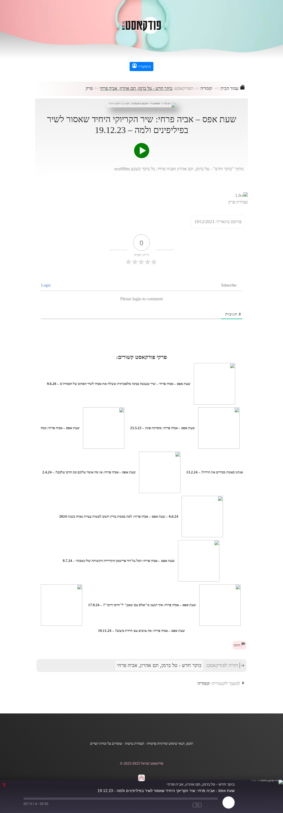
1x (197, 805)
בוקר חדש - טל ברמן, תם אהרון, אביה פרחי (136, 88)
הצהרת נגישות (134, 744)
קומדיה (206, 88)
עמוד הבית (230, 88)
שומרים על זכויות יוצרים (106, 744)
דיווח (237, 645)
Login (46, 285)
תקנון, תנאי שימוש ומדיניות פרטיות (170, 744)
